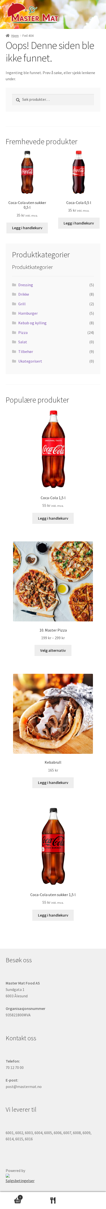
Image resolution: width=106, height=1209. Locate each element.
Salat (22, 341)
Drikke (23, 294)
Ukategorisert (30, 361)
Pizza (23, 332)
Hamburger (28, 313)
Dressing (25, 284)
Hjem (15, 35)
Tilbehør (25, 351)
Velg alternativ (53, 650)
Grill (22, 303)
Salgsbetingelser (20, 1180)
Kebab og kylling (32, 322)
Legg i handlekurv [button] (27, 227)
